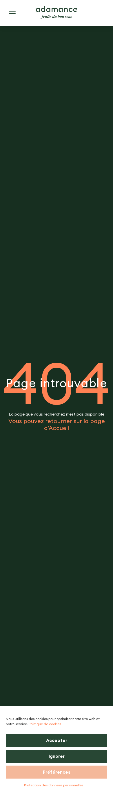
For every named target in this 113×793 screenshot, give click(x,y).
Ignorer (57, 756)
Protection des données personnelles (53, 785)
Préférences (56, 772)
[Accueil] (56, 13)
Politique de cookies (45, 724)
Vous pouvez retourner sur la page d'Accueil (56, 424)
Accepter (56, 740)
